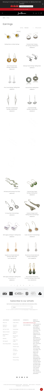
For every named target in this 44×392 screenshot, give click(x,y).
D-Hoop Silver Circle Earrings (12, 213)
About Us (5, 322)
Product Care (16, 346)
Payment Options (15, 326)
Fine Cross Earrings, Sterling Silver (12, 87)
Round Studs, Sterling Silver (32, 87)
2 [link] (17, 285)
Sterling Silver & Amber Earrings (12, 44)
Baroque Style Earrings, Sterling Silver (32, 66)
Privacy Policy (26, 309)
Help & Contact (6, 331)
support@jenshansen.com (29, 322)
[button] (2, 13)
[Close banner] (42, 4)
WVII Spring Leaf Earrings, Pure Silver (32, 130)
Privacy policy (38, 384)
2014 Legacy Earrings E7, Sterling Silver (12, 235)
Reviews (4, 338)
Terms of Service (33, 309)
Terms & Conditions (15, 350)
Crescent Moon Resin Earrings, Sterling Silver (32, 192)
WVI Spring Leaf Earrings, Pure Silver (32, 150)
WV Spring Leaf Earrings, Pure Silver (32, 171)
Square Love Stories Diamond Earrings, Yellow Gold (12, 255)
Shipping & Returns (15, 332)
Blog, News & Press (5, 335)
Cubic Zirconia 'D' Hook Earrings (32, 235)
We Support (5, 341)
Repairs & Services (5, 326)
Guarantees (15, 329)
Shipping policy (18, 385)
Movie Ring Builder (7, 343)
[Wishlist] (38, 13)
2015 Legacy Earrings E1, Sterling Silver (12, 276)
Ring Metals (15, 344)
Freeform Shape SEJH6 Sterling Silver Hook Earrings (32, 214)
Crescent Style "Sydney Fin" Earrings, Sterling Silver (32, 45)
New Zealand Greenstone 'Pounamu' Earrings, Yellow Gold (32, 277)
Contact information (25, 385)
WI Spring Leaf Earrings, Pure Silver (12, 150)
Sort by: (21, 27)
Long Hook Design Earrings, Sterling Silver (32, 108)
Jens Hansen (9, 384)
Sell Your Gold (6, 329)
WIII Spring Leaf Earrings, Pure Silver (12, 130)
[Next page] (33, 285)
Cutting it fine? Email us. (26, 6)
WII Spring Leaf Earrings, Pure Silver (12, 191)
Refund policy (16, 357)
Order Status (16, 322)
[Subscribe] (31, 307)
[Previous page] (11, 285)
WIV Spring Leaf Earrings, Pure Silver (12, 171)
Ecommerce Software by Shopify (16, 384)
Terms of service (32, 384)
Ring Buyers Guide (15, 336)
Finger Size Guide (15, 340)
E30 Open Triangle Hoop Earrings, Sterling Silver (12, 108)
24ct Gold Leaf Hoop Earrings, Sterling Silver (12, 66)
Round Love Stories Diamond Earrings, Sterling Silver (32, 255)
